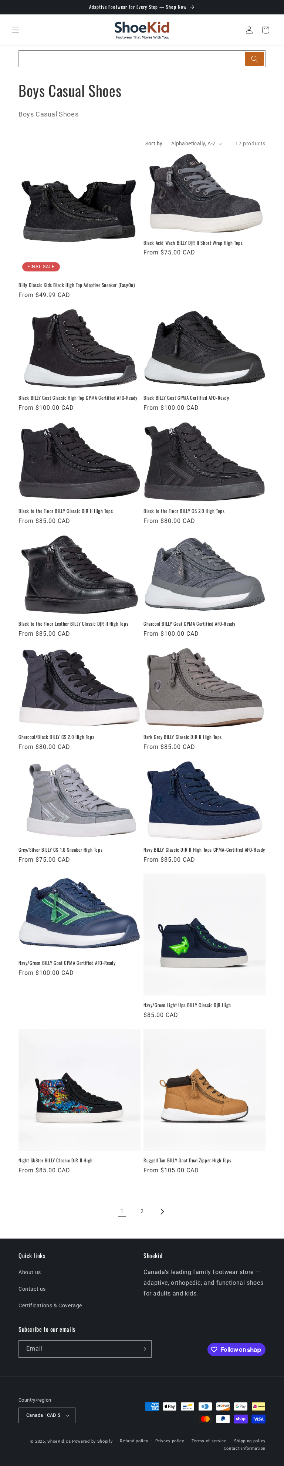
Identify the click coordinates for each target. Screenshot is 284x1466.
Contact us (32, 1289)
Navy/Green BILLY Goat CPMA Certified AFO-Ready (67, 963)
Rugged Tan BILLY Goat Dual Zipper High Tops (187, 1160)
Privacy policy (169, 1441)
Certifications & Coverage (50, 1305)
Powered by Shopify (92, 1441)
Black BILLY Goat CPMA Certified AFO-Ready (186, 398)
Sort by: (154, 143)
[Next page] (162, 1211)
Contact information (245, 1448)
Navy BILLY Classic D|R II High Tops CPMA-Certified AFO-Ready (204, 850)
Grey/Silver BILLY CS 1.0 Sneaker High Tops (60, 850)
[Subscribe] (143, 1349)
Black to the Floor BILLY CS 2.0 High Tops (184, 511)
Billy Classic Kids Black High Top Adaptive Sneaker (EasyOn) (76, 285)
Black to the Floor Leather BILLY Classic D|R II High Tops (73, 624)
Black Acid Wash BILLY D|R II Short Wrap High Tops (193, 243)
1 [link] (122, 1211)
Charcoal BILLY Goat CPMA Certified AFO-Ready (189, 624)
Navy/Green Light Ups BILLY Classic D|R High (187, 1005)
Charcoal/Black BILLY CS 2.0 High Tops (56, 737)
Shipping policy (250, 1441)
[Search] (254, 59)
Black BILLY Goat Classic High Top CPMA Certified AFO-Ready (78, 398)
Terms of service (209, 1441)
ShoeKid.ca (59, 1441)
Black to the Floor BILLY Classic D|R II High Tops (65, 511)
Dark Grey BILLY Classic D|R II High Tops (182, 737)
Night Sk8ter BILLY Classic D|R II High (55, 1160)
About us (29, 1272)
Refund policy (134, 1441)
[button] (15, 30)
